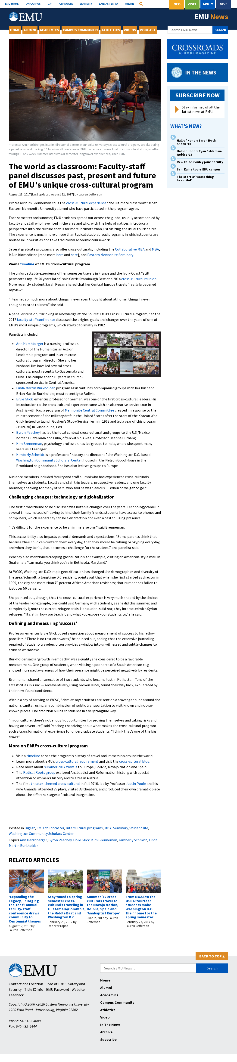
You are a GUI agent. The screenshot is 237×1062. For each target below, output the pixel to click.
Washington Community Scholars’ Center (49, 460)
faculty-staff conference (36, 319)
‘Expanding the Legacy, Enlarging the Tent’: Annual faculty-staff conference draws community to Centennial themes (25, 908)
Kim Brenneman (29, 443)
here (59, 254)
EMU (211, 16)
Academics (49, 30)
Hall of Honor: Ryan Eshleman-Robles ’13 (199, 153)
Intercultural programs (84, 828)
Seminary (120, 828)
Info (176, 4)
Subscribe (108, 1039)
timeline (27, 264)
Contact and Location (26, 983)
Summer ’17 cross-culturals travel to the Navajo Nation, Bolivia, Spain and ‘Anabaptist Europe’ (103, 904)
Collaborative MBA (130, 249)
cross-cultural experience (86, 203)
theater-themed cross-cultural (55, 783)
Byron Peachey (28, 432)
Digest (30, 828)
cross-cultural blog (134, 761)
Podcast (148, 30)
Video (105, 1017)
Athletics (111, 30)
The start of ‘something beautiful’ (195, 178)
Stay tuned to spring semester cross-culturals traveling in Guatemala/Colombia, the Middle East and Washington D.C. (67, 906)
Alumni (30, 30)
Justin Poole (136, 783)
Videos (130, 30)
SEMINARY (86, 3)
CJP (50, 3)
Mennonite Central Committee (89, 410)
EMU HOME (12, 3)
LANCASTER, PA (108, 3)
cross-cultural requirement (77, 761)
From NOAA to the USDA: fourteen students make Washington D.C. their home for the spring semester (141, 906)
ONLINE (129, 3)
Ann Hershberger (29, 343)
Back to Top (212, 956)
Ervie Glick (24, 399)
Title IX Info (33, 989)
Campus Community (80, 30)
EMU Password (57, 989)
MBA (155, 249)
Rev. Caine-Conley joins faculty (200, 162)
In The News (110, 1024)
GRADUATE (66, 3)
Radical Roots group (39, 772)
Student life (138, 828)
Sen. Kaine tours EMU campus (199, 169)
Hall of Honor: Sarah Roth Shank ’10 (196, 142)
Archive (106, 1032)
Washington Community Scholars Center (41, 833)
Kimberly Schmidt (30, 454)
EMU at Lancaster (50, 828)
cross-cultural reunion (138, 278)
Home (15, 30)
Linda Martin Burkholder (35, 388)
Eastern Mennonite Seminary (110, 254)
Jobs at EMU (55, 983)
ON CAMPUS (33, 3)
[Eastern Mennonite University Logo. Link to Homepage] (25, 16)
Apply (208, 4)
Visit (192, 4)
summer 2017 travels (60, 767)
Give (224, 4)
